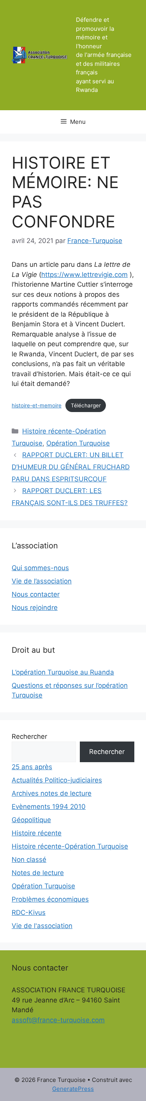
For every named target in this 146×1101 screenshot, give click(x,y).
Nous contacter (36, 594)
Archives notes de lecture (51, 793)
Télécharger (86, 405)
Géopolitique (31, 820)
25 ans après (32, 767)
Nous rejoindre (35, 607)
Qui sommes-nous (40, 568)
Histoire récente (37, 833)
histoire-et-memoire (37, 405)
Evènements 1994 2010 (49, 806)
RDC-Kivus (29, 912)
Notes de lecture (38, 873)
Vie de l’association (42, 581)
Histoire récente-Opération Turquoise (70, 846)
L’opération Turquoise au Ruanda (63, 672)
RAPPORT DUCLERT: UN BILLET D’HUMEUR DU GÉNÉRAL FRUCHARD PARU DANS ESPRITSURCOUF (71, 467)
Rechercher (29, 736)
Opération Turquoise (78, 443)
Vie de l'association (42, 926)
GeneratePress (73, 1088)
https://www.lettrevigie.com (84, 274)
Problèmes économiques (50, 899)
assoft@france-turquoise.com (58, 1020)
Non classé (29, 859)
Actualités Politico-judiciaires (57, 780)
